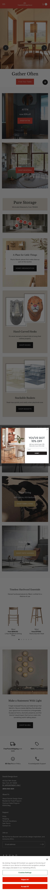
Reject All (25, 879)
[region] (25, 873)
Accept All (25, 886)
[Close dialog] (47, 429)
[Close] (47, 859)
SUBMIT (37, 453)
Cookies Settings (24, 872)
